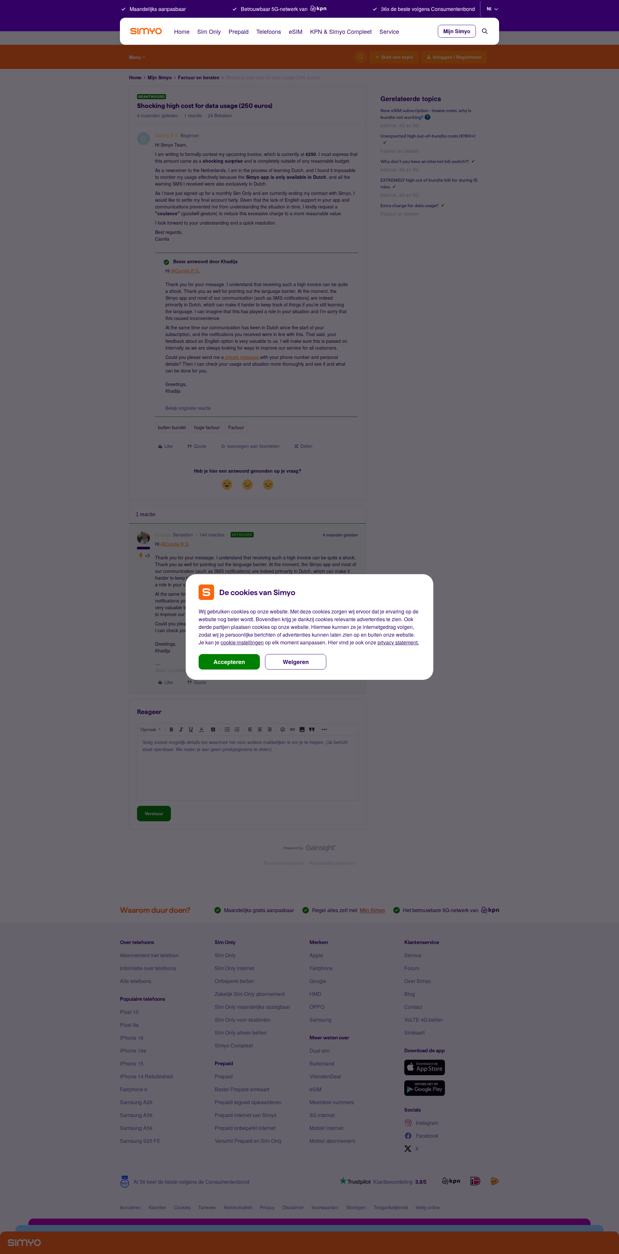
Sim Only (209, 31)
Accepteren (229, 662)
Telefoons (268, 31)
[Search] (485, 31)
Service (389, 31)
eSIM (295, 31)
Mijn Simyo (456, 31)
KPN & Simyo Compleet (341, 31)
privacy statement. (398, 642)
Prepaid (239, 31)
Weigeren (296, 662)
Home (182, 31)
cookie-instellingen (242, 642)
